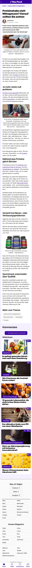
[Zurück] (1, 2)
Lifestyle (4, 515)
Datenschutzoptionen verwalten (9, 555)
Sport (3, 503)
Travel (18, 536)
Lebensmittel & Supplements (16, 6)
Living (18, 528)
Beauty (4, 542)
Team (18, 548)
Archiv (4, 517)
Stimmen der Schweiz (22, 512)
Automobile (5, 539)
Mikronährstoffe (22, 183)
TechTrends (20, 539)
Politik (18, 500)
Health (4, 528)
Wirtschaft (20, 506)
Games (4, 512)
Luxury (19, 531)
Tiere (3, 536)
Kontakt (19, 550)
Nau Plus (19, 509)
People (4, 506)
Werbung (4, 548)
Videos (4, 509)
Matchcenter (20, 503)
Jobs (3, 550)
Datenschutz (5, 553)
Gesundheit (10, 99)
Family (4, 534)
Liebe (3, 531)
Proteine (16, 75)
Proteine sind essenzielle (10, 93)
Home (4, 6)
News (3, 500)
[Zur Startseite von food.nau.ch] (16, 2)
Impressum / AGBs (22, 553)
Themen (19, 515)
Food (18, 534)
